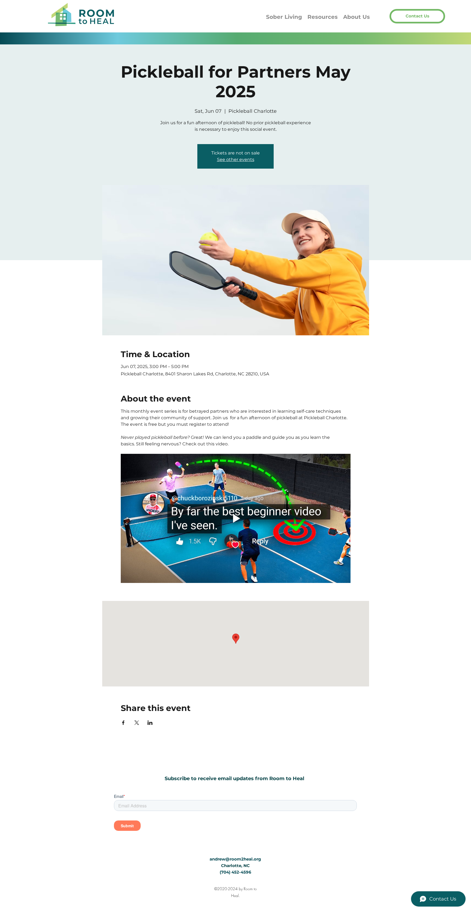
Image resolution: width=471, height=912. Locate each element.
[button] (417, 16)
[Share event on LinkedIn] (150, 723)
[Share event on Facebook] (123, 723)
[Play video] (236, 518)
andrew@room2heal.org (235, 859)
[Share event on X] (136, 723)
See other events (235, 159)
